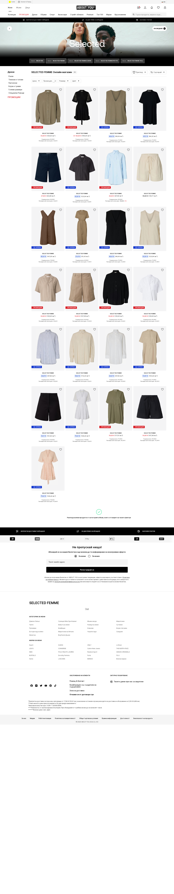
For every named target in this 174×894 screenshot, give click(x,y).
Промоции (47, 81)
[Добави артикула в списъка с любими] (60, 89)
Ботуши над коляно (36, 632)
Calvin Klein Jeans (93, 648)
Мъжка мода (92, 621)
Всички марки (121, 659)
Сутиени (119, 625)
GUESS (60, 645)
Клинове (90, 628)
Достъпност (125, 718)
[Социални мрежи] (31, 685)
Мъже (18, 8)
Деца (27, 8)
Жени (10, 8)
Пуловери (32, 628)
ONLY (89, 645)
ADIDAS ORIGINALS (123, 652)
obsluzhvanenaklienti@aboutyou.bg (67, 582)
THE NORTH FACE (122, 648)
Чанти (31, 625)
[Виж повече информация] (48, 143)
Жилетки (32, 635)
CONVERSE (62, 648)
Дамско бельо (34, 621)
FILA (117, 655)
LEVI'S (31, 648)
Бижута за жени (63, 625)
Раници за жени (92, 625)
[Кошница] (165, 7)
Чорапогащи (91, 632)
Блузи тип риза (121, 628)
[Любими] (158, 7)
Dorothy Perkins (64, 655)
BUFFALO (32, 655)
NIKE (30, 652)
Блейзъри (61, 628)
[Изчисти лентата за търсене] (164, 14)
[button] (140, 72)
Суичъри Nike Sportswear (67, 621)
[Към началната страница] (42, 676)
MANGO (90, 659)
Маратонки (120, 621)
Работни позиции (45, 718)
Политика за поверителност (65, 718)
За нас (24, 718)
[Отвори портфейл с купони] (138, 7)
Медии (32, 718)
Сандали (119, 632)
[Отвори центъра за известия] (151, 8)
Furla (89, 655)
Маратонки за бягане (66, 632)
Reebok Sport (92, 652)
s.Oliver (119, 645)
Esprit (31, 645)
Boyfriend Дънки (64, 635)
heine (31, 659)
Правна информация (109, 718)
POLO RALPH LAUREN (66, 652)
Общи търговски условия (88, 718)
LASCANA (61, 659)
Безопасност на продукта (142, 718)
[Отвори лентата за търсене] (133, 14)
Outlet (13, 1)
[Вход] (145, 7)
